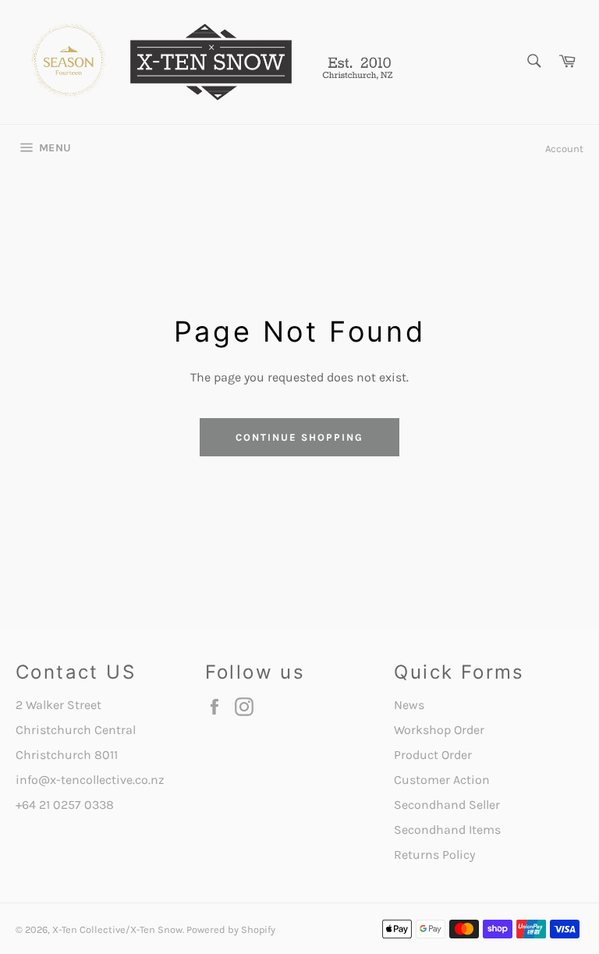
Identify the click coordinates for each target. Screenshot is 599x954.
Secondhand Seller (447, 804)
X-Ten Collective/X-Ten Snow (117, 929)
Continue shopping (299, 437)
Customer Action (442, 779)
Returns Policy (434, 854)
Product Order (433, 754)
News (409, 704)
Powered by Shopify (230, 929)
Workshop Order (439, 729)
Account (564, 148)
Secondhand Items (447, 829)
